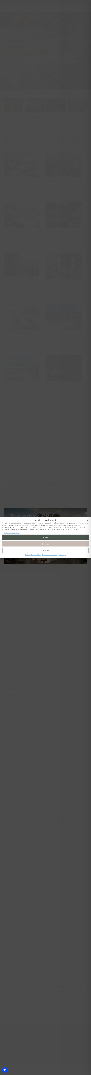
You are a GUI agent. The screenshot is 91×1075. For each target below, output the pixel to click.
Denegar (45, 544)
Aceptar (46, 537)
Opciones (45, 550)
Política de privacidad (33, 555)
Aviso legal (62, 555)
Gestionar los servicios (12, 533)
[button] (87, 520)
